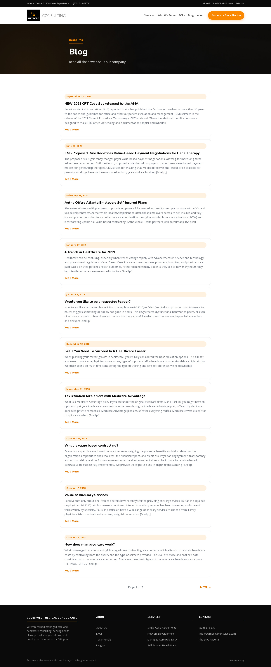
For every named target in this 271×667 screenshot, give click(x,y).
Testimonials (103, 639)
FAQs (99, 633)
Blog (191, 15)
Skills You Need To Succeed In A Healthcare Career (105, 351)
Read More (72, 129)
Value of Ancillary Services (86, 495)
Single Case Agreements (161, 627)
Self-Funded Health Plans (162, 645)
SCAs (182, 15)
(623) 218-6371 (81, 3)
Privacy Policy (237, 660)
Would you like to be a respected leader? (97, 301)
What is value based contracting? (91, 445)
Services (149, 15)
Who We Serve (167, 15)
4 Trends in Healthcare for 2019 (90, 252)
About (201, 15)
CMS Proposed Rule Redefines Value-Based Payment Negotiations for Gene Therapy (132, 153)
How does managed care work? (90, 544)
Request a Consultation (226, 15)
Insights (100, 645)
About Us (101, 627)
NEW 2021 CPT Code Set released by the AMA (101, 103)
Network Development (160, 633)
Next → (205, 587)
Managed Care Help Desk (162, 639)
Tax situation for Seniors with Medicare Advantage (105, 396)
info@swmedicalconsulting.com (217, 633)
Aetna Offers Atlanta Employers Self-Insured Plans (106, 202)
